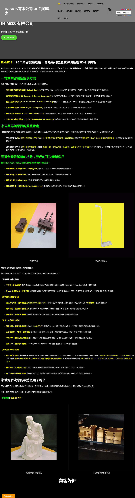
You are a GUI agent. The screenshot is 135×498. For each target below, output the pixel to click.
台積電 (18, 169)
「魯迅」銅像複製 (23, 332)
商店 (58, 18)
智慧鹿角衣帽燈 (103, 359)
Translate (128, 15)
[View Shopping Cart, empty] (110, 11)
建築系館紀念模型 (21, 338)
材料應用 (100, 4)
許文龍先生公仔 (20, 368)
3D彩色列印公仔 (68, 4)
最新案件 (91, 4)
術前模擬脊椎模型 (21, 309)
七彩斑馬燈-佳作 (88, 359)
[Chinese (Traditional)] (122, 9)
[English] (124, 9)
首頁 (58, 4)
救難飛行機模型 (20, 344)
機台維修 (69, 11)
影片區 (65, 18)
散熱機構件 (17, 285)
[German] (128, 9)
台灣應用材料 (23, 186)
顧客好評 (96, 11)
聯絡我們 (78, 11)
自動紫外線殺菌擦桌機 (108, 355)
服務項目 (80, 4)
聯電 (31, 169)
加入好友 (87, 11)
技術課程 (60, 11)
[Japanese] (130, 9)
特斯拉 (18, 180)
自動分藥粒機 (125, 355)
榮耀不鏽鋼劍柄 (20, 326)
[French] (126, 9)
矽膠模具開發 (21, 373)
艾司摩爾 (17, 174)
